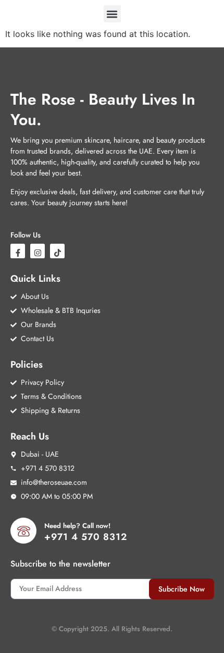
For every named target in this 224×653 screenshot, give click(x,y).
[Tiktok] (57, 251)
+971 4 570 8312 (85, 537)
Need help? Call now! (77, 526)
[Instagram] (37, 251)
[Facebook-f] (17, 251)
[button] (112, 13)
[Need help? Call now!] (23, 531)
